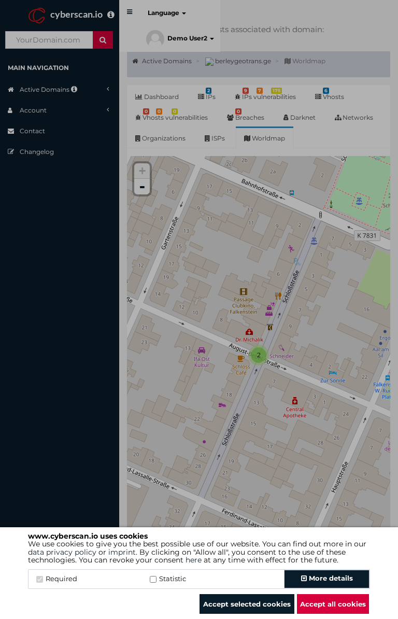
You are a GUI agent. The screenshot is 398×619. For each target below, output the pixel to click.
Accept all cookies (333, 604)
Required (61, 578)
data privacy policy (62, 552)
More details (330, 578)
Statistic (172, 578)
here (194, 560)
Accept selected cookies (247, 604)
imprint (122, 552)
